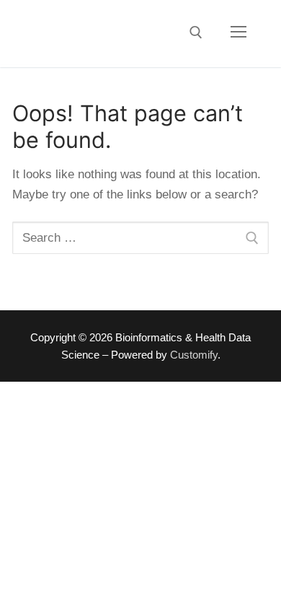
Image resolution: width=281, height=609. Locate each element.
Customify (194, 355)
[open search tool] (195, 32)
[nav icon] (238, 32)
